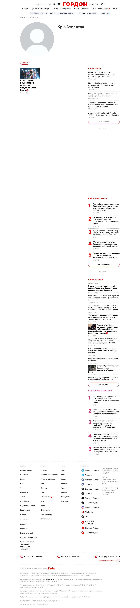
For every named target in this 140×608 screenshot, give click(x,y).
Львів (63, 475)
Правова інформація (28, 537)
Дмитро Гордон (92, 470)
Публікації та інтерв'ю (41, 8)
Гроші (22, 479)
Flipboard (89, 512)
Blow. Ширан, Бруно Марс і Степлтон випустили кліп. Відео (28, 85)
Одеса (63, 479)
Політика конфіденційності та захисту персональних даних (110, 480)
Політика (24, 475)
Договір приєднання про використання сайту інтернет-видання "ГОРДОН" (110, 491)
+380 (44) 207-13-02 (71, 556)
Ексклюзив (103, 8)
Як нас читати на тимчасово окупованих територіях (27, 545)
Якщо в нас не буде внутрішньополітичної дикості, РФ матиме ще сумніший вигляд (101, 74)
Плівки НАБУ (105, 13)
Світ (22, 484)
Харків (63, 488)
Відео (43, 506)
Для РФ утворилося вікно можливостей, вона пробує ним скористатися (101, 85)
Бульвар (85, 8)
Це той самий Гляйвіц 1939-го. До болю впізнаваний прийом (104, 114)
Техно (22, 497)
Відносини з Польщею (87, 13)
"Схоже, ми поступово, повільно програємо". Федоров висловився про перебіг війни (106, 255)
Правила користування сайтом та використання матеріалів (110, 471)
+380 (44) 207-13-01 (34, 556)
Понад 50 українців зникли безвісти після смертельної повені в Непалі (103, 369)
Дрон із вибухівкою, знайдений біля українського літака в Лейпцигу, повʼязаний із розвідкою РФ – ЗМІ (102, 341)
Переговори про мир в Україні (62, 13)
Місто (63, 466)
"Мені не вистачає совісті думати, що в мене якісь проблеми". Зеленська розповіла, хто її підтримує (104, 424)
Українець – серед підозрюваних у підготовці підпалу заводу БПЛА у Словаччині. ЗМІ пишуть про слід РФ (103, 307)
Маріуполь (65, 497)
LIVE (94, 8)
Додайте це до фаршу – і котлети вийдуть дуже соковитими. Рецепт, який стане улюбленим (106, 449)
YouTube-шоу (46, 514)
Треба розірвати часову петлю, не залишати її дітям (102, 95)
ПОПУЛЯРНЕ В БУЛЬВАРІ (100, 391)
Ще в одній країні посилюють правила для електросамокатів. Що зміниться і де (103, 298)
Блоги (76, 8)
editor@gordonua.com (109, 556)
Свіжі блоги (94, 69)
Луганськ (65, 501)
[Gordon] (75, 4)
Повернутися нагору (107, 561)
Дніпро (64, 492)
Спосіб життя (25, 501)
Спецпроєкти (46, 519)
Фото (115, 8)
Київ (63, 470)
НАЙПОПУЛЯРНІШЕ (97, 198)
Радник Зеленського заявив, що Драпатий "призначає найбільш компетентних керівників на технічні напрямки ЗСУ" (106, 207)
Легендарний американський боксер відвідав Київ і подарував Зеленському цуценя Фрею (106, 220)
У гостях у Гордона (62, 8)
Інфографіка (25, 510)
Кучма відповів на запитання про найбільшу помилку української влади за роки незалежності (106, 233)
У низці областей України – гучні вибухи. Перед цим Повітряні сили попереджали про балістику (102, 288)
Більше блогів (104, 122)
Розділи (43, 466)
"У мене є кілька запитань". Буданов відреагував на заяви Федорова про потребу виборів (106, 244)
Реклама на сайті (27, 533)
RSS (87, 517)
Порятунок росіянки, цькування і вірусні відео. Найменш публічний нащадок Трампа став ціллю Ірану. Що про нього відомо (103, 329)
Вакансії (23, 524)
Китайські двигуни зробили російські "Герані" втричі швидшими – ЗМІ (103, 379)
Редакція (23, 529)
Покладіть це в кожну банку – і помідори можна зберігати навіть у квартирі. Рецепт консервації (106, 412)
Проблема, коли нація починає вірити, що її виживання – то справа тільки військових (103, 104)
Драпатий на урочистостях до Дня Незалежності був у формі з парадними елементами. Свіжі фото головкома (106, 437)
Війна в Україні (26, 470)
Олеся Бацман (91, 503)
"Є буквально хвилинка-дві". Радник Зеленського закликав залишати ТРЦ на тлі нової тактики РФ (103, 317)
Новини (25, 8)
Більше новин (103, 384)
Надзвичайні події (27, 506)
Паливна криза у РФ (38, 13)
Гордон (22, 17)
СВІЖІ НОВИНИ (95, 280)
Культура (24, 492)
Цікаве (23, 514)
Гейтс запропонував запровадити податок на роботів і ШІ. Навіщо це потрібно (102, 350)
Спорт (22, 488)
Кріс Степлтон (33, 17)
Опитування (45, 510)
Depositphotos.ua (49, 579)
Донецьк (64, 484)
